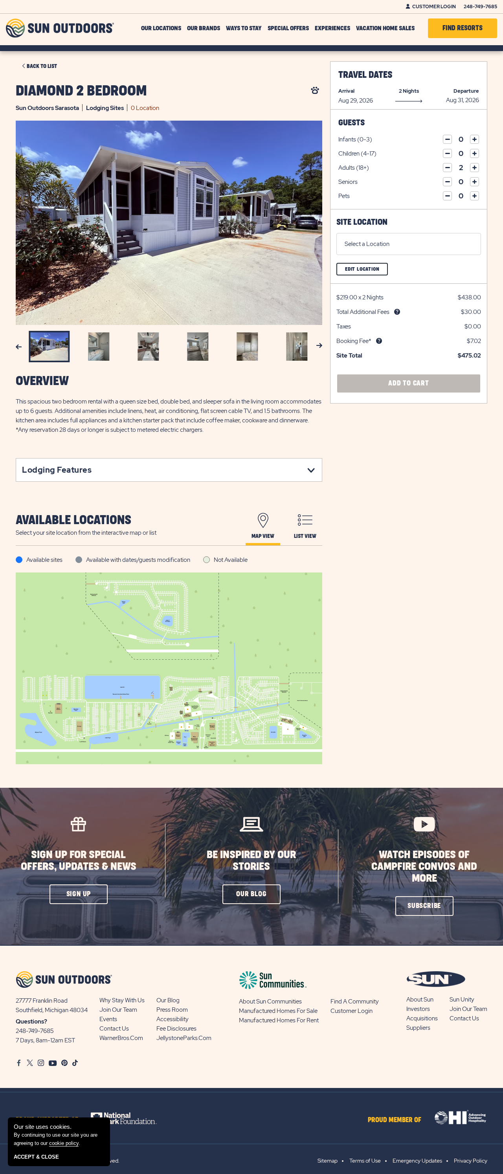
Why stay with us (122, 1000)
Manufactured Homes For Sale (278, 1011)
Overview (42, 381)
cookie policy (64, 1143)
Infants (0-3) (355, 139)
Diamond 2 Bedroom (81, 91)
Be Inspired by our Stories (251, 860)
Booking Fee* (353, 341)
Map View (263, 536)
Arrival (346, 91)
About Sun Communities (270, 1001)
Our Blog (168, 1000)
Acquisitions (422, 1018)
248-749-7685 (480, 7)
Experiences (332, 28)
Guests (351, 123)
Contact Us (114, 1029)
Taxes (343, 326)
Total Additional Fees (362, 312)
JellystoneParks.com (183, 1038)
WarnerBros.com (121, 1038)
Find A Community (354, 1001)
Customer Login (434, 7)
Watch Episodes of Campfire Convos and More (424, 866)
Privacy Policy (470, 1160)
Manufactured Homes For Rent (279, 1020)
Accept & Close (36, 1157)
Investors (418, 1009)
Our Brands (203, 28)
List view (305, 536)
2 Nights (409, 91)
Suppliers (418, 1028)
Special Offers (288, 28)
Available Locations (73, 520)
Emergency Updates (417, 1160)
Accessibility (172, 1019)
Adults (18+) (353, 168)
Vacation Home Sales (385, 28)
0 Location (145, 108)
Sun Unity (462, 999)
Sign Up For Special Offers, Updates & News (78, 860)
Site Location (361, 222)
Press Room (172, 1010)
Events (108, 1019)
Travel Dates (365, 75)
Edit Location (366, 270)
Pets (344, 196)
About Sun (419, 999)
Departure (466, 91)
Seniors (348, 182)
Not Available (231, 560)
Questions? (31, 1021)
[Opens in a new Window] (130, 1118)
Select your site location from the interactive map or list (86, 533)
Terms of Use (365, 1160)
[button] (79, 894)
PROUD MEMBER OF (394, 1120)
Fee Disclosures (176, 1029)
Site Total (349, 356)
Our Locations (161, 28)
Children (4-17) (357, 154)
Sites (105, 108)
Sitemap (328, 1160)
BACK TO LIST (42, 66)
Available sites (44, 560)
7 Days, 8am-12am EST (45, 1040)
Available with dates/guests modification (138, 560)
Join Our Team (118, 1010)
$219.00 (346, 297)
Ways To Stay (244, 28)
